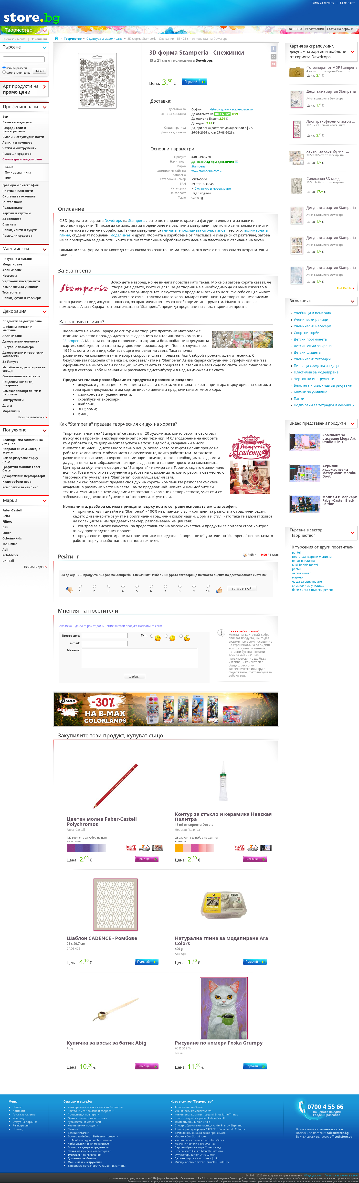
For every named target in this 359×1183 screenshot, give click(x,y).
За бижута (10, 362)
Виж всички (344, 287)
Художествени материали (84, 1122)
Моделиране (12, 264)
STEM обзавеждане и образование (90, 1140)
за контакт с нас (331, 1129)
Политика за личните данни (341, 1175)
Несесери (9, 276)
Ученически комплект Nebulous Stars (199, 1140)
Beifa (6, 516)
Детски (78, 1132)
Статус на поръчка (25, 1122)
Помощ (17, 1129)
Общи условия (313, 1175)
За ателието (11, 219)
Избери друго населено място (231, 109)
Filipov (7, 521)
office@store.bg (341, 1136)
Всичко (88, 1147)
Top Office (9, 544)
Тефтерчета (11, 292)
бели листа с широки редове (313, 590)
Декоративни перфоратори (23, 476)
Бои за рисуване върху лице (20, 459)
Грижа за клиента (323, 2)
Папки (299, 398)
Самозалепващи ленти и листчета (21, 392)
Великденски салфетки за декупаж (22, 441)
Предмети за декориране (22, 321)
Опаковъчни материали (21, 376)
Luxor (6, 533)
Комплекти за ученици (20, 287)
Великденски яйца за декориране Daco (200, 1132)
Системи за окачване (18, 196)
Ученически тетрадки (312, 359)
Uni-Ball (8, 561)
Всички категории (31, 417)
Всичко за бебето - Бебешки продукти (93, 1136)
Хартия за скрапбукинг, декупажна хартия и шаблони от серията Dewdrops (318, 51)
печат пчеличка (303, 561)
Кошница (19, 1118)
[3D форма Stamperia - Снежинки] (97, 81)
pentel (296, 552)
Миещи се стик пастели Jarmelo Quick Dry (202, 1162)
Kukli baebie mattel (305, 565)
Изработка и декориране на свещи (23, 369)
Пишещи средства (16, 154)
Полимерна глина (18, 172)
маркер (297, 577)
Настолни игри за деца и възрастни (91, 1111)
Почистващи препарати (83, 1114)
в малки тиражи (89, 1151)
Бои (5, 117)
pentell (296, 569)
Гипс (8, 178)
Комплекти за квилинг (20, 487)
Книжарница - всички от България (95, 1107)
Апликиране (12, 270)
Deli (5, 527)
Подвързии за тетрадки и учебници (324, 405)
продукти (83, 1125)
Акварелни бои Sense (189, 1107)
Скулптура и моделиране (104, 39)
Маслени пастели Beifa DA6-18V (195, 1143)
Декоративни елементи (21, 341)
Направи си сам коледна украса (21, 450)
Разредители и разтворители (14, 129)
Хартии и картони (16, 213)
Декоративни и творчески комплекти (22, 354)
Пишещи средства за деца (316, 365)
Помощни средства (17, 236)
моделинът (120, 235)
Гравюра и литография (20, 185)
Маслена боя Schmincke (190, 1136)
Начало (17, 1107)
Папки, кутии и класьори (21, 298)
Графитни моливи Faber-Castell (21, 468)
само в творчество (18, 72)
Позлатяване (12, 207)
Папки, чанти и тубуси (19, 230)
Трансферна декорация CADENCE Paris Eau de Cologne (210, 1129)
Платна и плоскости (17, 191)
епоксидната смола (196, 230)
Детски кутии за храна (313, 345)
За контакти (347, 2)
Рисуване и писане (17, 259)
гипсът (221, 230)
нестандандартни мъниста (312, 557)
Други (7, 405)
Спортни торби (306, 332)
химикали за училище (308, 586)
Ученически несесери (312, 326)
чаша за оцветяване (307, 581)
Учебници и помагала (312, 313)
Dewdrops (204, 60)
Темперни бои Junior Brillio (192, 1122)
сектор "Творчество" (306, 532)
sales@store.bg (338, 1133)
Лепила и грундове (17, 142)
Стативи (9, 224)
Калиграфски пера (16, 481)
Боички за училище (310, 392)
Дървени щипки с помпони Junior (197, 1158)
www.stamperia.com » (206, 171)
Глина (9, 167)
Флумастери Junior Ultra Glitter (195, 1154)
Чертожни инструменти (314, 378)
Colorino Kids (12, 538)
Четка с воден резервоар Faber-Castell (200, 1118)
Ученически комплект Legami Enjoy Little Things (206, 1114)
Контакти (19, 1111)
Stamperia (198, 166)
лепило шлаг (301, 573)
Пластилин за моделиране (316, 372)
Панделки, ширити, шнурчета (17, 383)
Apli (5, 550)
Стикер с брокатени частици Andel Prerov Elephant (208, 1125)
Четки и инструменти (19, 148)
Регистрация (21, 1125)
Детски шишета (307, 352)
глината (169, 230)
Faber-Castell (12, 510)
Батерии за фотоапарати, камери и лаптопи (97, 1165)
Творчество (18, 29)
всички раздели (16, 68)
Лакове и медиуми (17, 122)
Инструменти (13, 400)
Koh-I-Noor (10, 555)
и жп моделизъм (88, 1143)
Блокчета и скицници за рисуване (323, 385)
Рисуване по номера (18, 347)
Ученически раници (311, 319)
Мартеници (11, 411)
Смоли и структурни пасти (23, 137)
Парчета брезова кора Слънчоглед (198, 1147)
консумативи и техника (87, 1118)
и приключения (84, 1154)
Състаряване (12, 202)
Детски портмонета (310, 339)
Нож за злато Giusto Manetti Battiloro (199, 1151)
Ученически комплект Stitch (193, 1111)
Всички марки (34, 567)
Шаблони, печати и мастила (17, 328)
